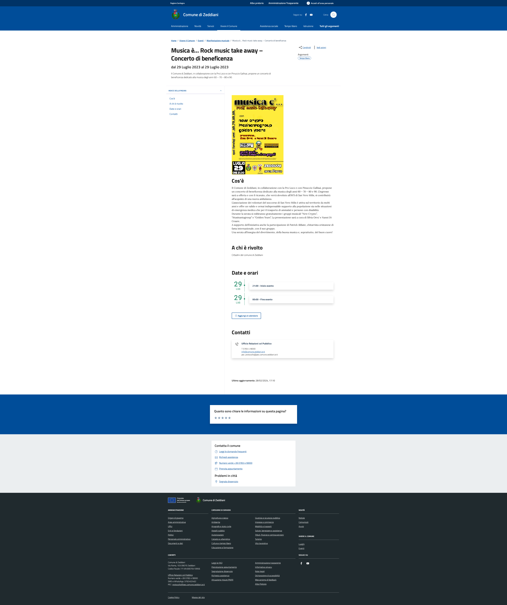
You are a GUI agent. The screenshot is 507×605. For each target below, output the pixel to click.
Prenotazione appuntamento (224, 567)
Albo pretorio (257, 3)
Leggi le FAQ (217, 562)
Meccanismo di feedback (265, 579)
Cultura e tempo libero (221, 543)
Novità (197, 26)
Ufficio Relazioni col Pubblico (180, 575)
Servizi (210, 26)
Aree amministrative (177, 522)
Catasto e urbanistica (221, 539)
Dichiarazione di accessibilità (267, 575)
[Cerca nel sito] (333, 14)
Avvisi (301, 526)
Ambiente (216, 522)
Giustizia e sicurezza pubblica (267, 517)
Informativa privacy (263, 567)
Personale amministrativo (179, 539)
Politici (171, 534)
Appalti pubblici (218, 530)
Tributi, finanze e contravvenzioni (269, 534)
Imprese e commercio (264, 522)
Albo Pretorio (260, 584)
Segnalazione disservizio (222, 571)
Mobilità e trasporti (263, 526)
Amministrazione (179, 26)
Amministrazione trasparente (268, 562)
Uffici (170, 526)
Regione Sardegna (177, 3)
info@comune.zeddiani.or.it (253, 351)
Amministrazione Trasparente (283, 3)
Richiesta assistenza (220, 575)
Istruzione (308, 26)
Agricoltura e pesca (220, 517)
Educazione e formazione (222, 547)
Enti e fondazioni (175, 530)
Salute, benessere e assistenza (268, 530)
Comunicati (303, 522)
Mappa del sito (198, 597)
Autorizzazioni (218, 534)
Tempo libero (290, 26)
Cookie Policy (173, 597)
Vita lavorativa (261, 543)
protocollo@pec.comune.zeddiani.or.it (188, 584)
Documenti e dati (175, 543)
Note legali (260, 571)
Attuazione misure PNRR (222, 579)
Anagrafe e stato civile (221, 526)
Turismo (258, 539)
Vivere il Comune (228, 26)
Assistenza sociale (269, 26)
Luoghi (301, 544)
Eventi (301, 548)
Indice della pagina (177, 90)
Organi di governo (175, 517)
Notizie (302, 517)
